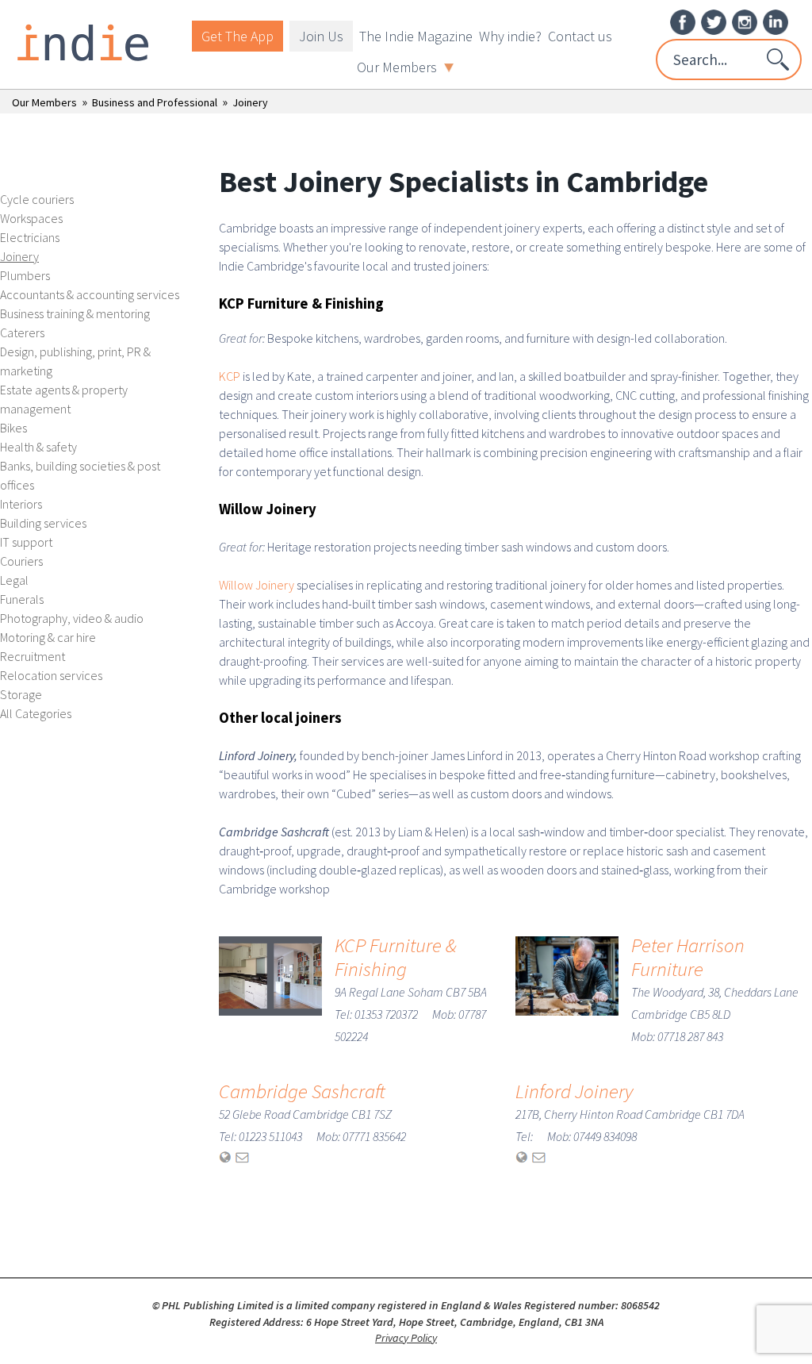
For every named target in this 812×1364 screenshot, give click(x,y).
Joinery (250, 102)
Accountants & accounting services (89, 294)
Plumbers (25, 275)
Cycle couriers (37, 199)
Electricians (29, 237)
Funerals (22, 599)
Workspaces (31, 218)
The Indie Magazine (416, 36)
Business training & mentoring (75, 313)
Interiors (21, 504)
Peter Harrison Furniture (688, 957)
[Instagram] (744, 21)
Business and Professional (154, 102)
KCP (229, 376)
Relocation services (51, 675)
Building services (43, 523)
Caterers (22, 332)
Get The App (237, 36)
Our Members (397, 67)
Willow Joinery (256, 585)
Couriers (21, 561)
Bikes (13, 428)
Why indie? (510, 36)
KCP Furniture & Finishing (396, 957)
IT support (26, 542)
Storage (21, 694)
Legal (14, 580)
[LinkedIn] (775, 21)
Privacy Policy (406, 1338)
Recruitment (32, 656)
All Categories (35, 713)
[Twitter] (713, 21)
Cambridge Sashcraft (302, 1091)
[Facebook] (682, 21)
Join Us (321, 36)
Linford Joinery (574, 1091)
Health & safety (38, 447)
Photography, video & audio (72, 618)
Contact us (580, 36)
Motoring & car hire (48, 637)
